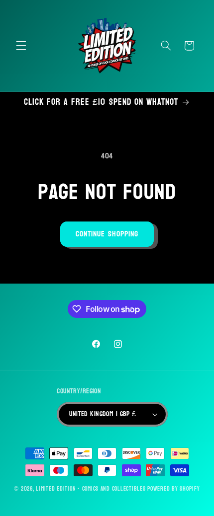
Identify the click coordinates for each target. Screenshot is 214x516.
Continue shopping (107, 234)
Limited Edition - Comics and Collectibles (90, 489)
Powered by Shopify (173, 489)
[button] (20, 45)
